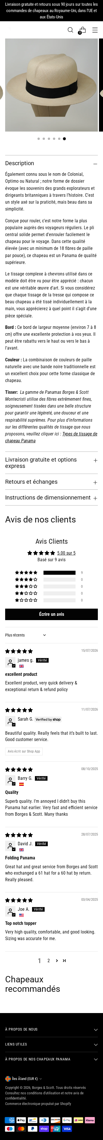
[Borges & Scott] (8, 30)
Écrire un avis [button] (51, 614)
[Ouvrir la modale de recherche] (70, 30)
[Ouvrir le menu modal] (95, 30)
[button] (26, 573)
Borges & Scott (43, 1087)
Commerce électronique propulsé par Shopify (38, 1104)
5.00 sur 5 (66, 553)
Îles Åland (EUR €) (25, 1079)
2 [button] (48, 960)
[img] (19, 651)
